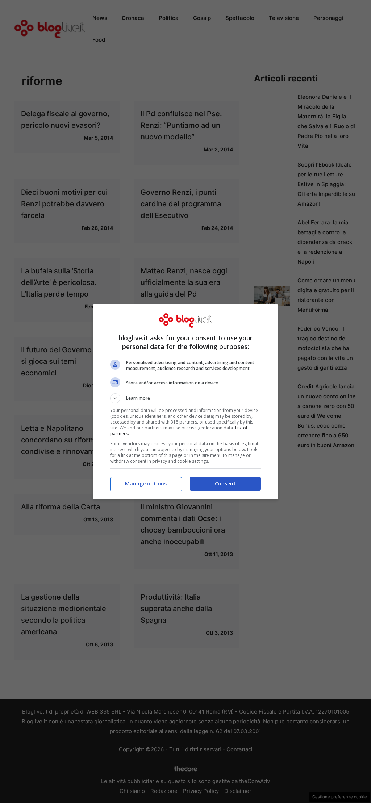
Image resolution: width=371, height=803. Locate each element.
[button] (185, 398)
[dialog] (185, 401)
